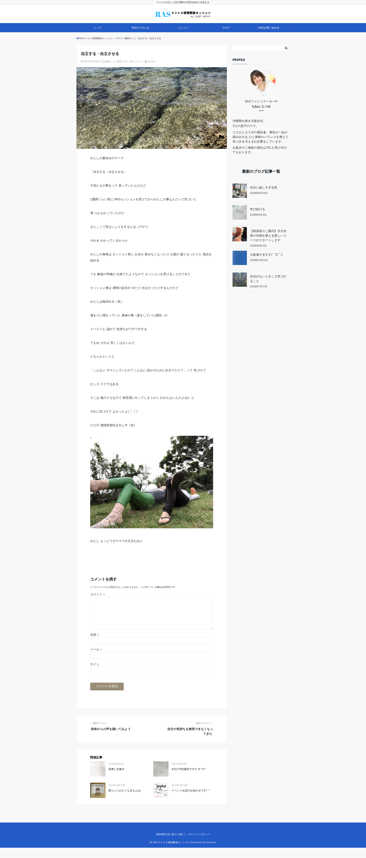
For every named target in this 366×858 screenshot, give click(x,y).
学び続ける (257, 209)
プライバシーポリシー (198, 834)
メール (96, 649)
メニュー (183, 27)
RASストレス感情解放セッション (171, 842)
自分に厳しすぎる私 (263, 187)
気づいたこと (136, 61)
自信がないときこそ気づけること (268, 278)
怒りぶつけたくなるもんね (124, 790)
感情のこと (110, 61)
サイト (94, 664)
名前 (94, 634)
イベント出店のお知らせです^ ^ (191, 790)
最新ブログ (122, 61)
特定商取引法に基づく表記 (169, 834)
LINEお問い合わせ (268, 27)
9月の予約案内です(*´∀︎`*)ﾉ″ (189, 769)
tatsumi (151, 61)
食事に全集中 (116, 769)
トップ (98, 27)
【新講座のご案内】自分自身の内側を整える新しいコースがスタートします (268, 235)
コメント (97, 594)
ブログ (226, 27)
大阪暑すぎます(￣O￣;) (266, 254)
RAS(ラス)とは (140, 27)
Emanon (211, 842)
